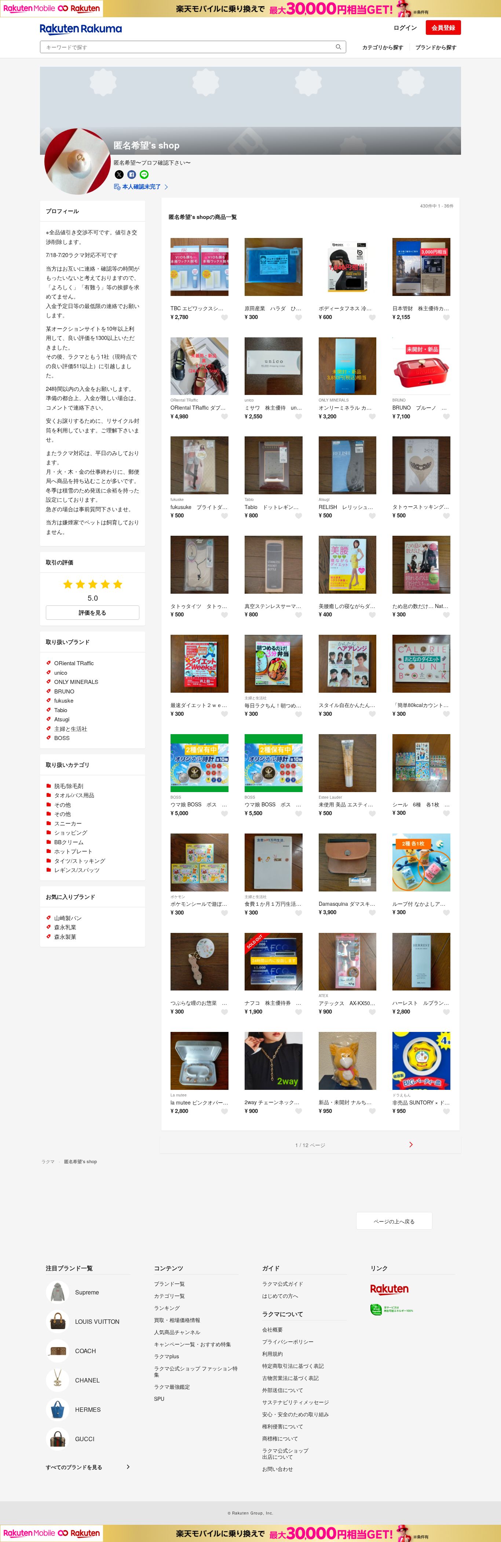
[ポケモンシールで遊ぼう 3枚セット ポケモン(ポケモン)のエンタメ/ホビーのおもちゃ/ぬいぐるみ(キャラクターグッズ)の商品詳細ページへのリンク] (199, 862)
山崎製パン (68, 918)
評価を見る (92, 612)
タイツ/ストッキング (79, 860)
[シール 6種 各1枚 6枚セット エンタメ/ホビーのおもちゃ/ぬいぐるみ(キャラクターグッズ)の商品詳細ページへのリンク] (421, 763)
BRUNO (399, 400)
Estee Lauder (330, 797)
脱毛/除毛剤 (68, 786)
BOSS (176, 797)
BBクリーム (69, 842)
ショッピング (70, 832)
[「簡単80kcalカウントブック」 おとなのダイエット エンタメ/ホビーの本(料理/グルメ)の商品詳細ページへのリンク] (421, 664)
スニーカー (68, 823)
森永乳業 (65, 927)
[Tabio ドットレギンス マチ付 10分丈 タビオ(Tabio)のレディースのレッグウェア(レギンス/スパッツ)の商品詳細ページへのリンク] (274, 465)
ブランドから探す (436, 47)
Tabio (249, 499)
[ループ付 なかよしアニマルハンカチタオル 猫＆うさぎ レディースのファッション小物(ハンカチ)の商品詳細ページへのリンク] (421, 862)
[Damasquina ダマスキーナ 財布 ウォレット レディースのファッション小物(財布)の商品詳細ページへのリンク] (348, 862)
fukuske (177, 499)
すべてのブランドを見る (74, 1466)
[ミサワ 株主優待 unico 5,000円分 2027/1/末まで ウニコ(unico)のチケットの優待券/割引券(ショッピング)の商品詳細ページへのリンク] (274, 366)
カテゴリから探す (382, 47)
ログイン (405, 27)
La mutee (179, 1095)
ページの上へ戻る (394, 1221)
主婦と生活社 (256, 697)
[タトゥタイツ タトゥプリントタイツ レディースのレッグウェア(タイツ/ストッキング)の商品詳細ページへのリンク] (199, 565)
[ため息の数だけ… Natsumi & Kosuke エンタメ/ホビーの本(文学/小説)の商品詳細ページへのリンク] (421, 565)
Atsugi (324, 499)
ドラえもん (401, 1095)
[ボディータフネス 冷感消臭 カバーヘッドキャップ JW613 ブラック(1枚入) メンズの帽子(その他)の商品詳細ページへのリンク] (348, 267)
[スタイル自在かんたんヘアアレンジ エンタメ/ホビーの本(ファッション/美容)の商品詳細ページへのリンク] (348, 664)
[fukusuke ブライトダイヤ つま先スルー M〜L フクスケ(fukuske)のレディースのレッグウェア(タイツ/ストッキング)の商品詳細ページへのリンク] (199, 465)
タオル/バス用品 (74, 795)
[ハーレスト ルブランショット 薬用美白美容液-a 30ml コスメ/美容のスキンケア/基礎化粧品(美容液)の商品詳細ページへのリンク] (421, 962)
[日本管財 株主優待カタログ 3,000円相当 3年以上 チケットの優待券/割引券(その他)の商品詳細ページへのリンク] (421, 267)
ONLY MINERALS (334, 400)
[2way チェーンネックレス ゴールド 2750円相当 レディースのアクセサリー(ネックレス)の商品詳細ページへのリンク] (274, 1061)
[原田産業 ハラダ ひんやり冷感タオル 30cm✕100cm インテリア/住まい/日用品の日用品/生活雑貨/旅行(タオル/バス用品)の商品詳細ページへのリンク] (274, 267)
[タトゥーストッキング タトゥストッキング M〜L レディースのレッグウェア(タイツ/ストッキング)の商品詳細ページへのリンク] (421, 465)
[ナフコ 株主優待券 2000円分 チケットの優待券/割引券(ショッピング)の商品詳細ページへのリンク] (274, 962)
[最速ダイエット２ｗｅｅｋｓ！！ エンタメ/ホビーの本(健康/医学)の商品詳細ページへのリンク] (199, 664)
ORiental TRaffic (184, 400)
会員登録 (443, 27)
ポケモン (178, 896)
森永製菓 (65, 936)
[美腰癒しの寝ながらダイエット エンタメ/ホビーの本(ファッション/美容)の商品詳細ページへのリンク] (348, 565)
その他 (62, 804)
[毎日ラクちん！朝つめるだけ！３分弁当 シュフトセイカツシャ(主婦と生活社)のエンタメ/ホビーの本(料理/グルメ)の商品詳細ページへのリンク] (274, 664)
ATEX (323, 995)
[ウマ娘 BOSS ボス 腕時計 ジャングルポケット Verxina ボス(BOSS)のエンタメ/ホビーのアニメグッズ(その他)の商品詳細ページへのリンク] (274, 763)
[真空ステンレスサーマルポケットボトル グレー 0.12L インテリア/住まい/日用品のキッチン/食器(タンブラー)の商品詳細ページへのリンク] (274, 565)
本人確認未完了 (141, 186)
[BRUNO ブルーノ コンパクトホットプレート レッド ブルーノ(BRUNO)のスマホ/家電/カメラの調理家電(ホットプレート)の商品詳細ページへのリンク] (421, 366)
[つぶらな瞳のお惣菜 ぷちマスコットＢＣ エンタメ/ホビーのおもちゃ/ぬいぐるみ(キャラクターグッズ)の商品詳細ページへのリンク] (199, 962)
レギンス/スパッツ (77, 869)
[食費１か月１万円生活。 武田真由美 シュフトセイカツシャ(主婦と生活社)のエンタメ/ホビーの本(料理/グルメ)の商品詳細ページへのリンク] (274, 862)
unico (249, 400)
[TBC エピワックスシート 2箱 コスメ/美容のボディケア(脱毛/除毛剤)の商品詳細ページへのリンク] (199, 267)
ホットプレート (73, 851)
